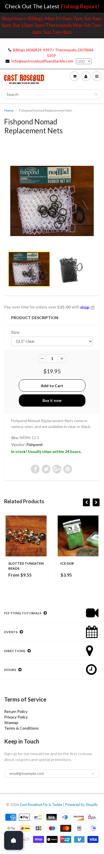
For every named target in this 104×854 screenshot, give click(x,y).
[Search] (96, 94)
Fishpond (34, 444)
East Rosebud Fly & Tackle (41, 804)
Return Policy (15, 711)
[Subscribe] (93, 773)
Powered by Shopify (81, 804)
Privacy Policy (16, 717)
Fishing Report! (79, 6)
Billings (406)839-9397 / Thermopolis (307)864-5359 (54, 52)
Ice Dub (67, 563)
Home (9, 110)
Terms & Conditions (21, 728)
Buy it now (52, 400)
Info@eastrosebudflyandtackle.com (42, 61)
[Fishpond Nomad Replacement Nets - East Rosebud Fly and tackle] (52, 201)
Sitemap (11, 722)
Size (15, 332)
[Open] (13, 840)
